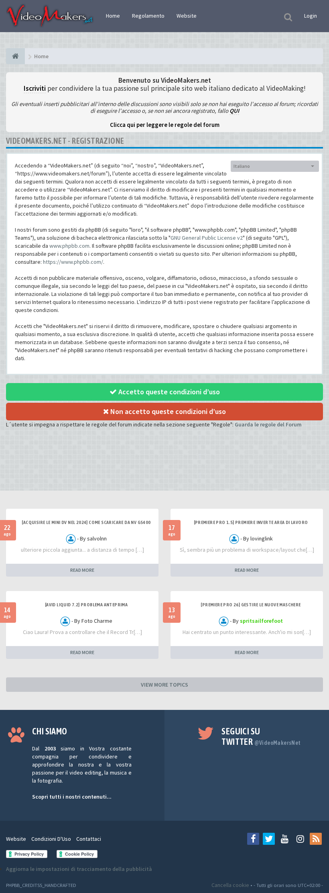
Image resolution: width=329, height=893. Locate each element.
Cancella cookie (230, 885)
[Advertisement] (164, 467)
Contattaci (88, 838)
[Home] (15, 56)
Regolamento (148, 15)
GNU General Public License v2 (207, 237)
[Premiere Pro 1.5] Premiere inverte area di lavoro (251, 522)
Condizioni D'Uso (51, 838)
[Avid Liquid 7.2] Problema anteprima (86, 605)
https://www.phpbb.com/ (73, 261)
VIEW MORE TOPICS (164, 684)
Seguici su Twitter (261, 736)
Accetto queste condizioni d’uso (168, 391)
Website (187, 15)
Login (310, 15)
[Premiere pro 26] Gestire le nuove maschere (251, 605)
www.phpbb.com (69, 245)
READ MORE (82, 570)
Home (113, 15)
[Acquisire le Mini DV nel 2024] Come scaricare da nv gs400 (86, 522)
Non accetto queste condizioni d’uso (167, 411)
